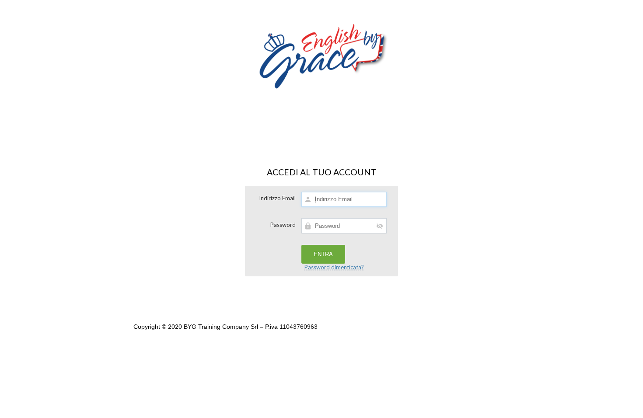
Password (283, 224)
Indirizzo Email (277, 198)
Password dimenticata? (334, 267)
